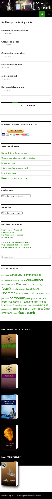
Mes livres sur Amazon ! (11, 230)
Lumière (34, 288)
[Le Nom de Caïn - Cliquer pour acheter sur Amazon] (9, 437)
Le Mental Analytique (11, 64)
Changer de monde (10, 41)
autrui (13, 274)
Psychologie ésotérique (34, 301)
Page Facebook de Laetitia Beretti (15, 242)
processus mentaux (11, 301)
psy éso (25, 305)
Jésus (38, 285)
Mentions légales (7, 496)
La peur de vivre (8, 163)
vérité (35, 308)
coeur (20, 274)
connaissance (18, 280)
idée (33, 285)
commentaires (32, 274)
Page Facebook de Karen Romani (15, 245)
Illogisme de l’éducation (12, 87)
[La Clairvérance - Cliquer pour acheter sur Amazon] (9, 473)
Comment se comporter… (13, 53)
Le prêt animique (8, 173)
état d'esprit (26, 312)
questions (42, 304)
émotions (6, 312)
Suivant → (32, 105)
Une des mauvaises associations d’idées (18, 158)
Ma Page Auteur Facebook (12, 235)
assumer (5, 275)
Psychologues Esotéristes (11, 305)
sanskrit (17, 308)
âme (47, 308)
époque (15, 313)
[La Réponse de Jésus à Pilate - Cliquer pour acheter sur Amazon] (9, 376)
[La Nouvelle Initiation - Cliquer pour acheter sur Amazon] (9, 346)
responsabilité (6, 309)
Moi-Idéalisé (41, 293)
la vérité (20, 289)
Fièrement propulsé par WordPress (28, 496)
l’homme (8, 293)
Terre (29, 309)
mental (29, 293)
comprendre (6, 280)
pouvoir (42, 298)
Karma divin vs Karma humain (14, 153)
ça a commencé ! (9, 76)
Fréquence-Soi (7, 232)
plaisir (34, 298)
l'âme (14, 289)
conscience (33, 279)
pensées (5, 298)
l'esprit (6, 288)
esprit (27, 284)
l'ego (41, 285)
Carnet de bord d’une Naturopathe (16, 247)
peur (28, 298)
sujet (24, 308)
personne (17, 297)
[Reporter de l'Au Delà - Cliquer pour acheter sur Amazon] (9, 406)
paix (48, 294)
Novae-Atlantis (7, 237)
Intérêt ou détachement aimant (14, 168)
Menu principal (48, 14)
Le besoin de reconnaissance (14, 30)
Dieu (19, 284)
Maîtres (20, 293)
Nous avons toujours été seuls (14, 178)
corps (13, 284)
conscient (5, 284)
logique (27, 289)
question (32, 305)
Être (41, 309)
